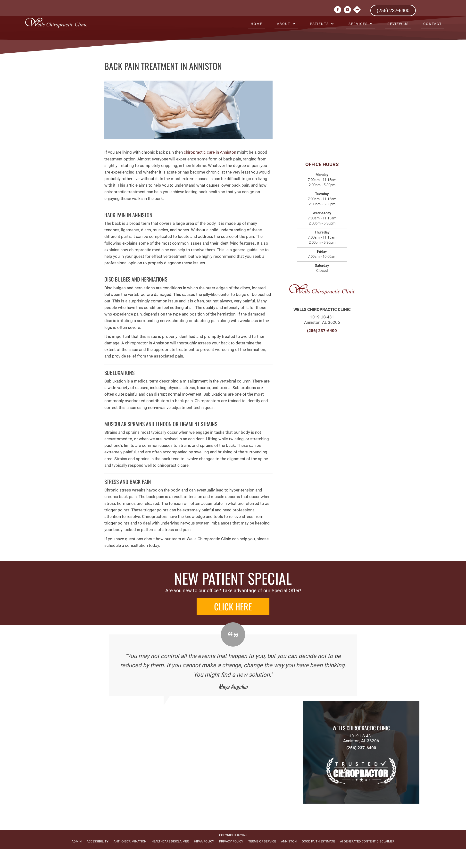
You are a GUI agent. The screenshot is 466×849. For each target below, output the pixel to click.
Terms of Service (262, 841)
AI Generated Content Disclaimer (367, 841)
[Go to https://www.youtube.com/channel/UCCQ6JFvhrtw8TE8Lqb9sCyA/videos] (347, 10)
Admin (77, 841)
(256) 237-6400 (322, 330)
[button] (233, 606)
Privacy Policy (231, 841)
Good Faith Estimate (318, 841)
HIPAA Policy (204, 841)
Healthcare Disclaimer (170, 841)
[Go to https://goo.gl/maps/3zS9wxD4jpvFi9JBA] (357, 10)
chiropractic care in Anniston (210, 152)
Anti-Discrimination (130, 841)
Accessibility (97, 841)
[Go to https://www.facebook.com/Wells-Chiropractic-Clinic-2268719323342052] (337, 10)
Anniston (289, 841)
